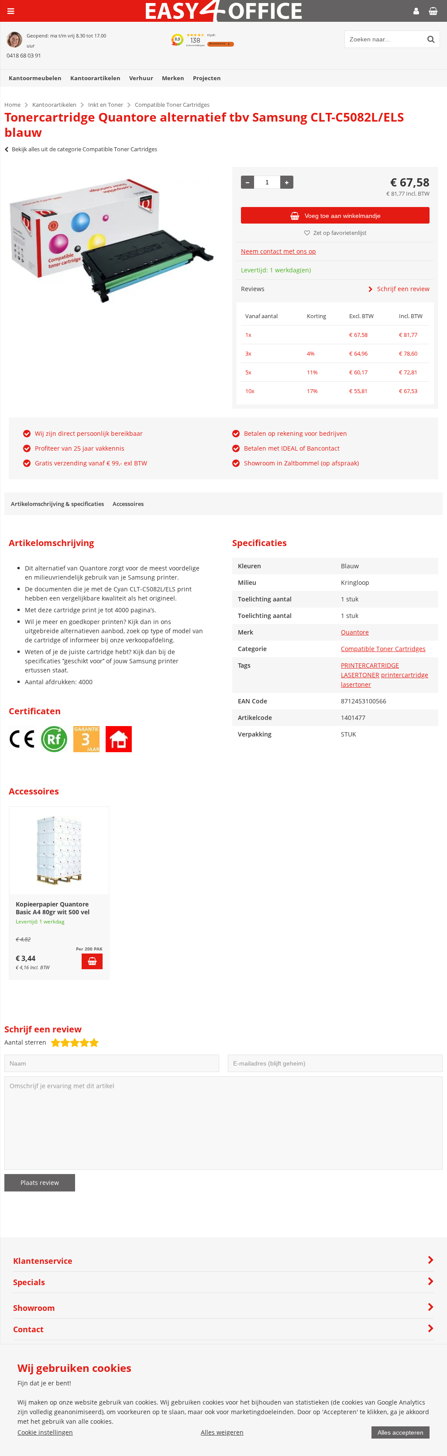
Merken (173, 78)
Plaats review (40, 1182)
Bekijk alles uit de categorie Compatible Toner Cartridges (84, 149)
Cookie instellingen (45, 1432)
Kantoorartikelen (95, 78)
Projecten (207, 78)
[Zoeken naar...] (431, 39)
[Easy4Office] (224, 19)
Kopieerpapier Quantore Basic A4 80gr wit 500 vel (52, 908)
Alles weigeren (222, 1432)
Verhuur (141, 78)
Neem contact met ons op (278, 251)
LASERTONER (360, 675)
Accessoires (128, 504)
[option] (111, 241)
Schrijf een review (403, 289)
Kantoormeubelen (35, 78)
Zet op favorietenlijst (340, 233)
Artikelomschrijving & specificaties (57, 504)
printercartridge (404, 675)
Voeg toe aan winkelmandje (343, 215)
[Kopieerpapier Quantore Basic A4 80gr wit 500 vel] (59, 850)
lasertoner (356, 684)
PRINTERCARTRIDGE (370, 665)
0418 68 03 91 (24, 55)
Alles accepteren (400, 1432)
